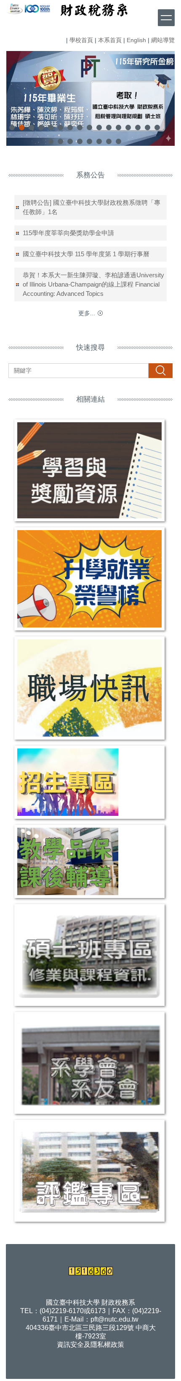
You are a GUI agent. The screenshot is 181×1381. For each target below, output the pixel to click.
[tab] (12, 127)
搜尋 (160, 370)
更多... (86, 313)
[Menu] (166, 17)
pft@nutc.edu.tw (114, 1319)
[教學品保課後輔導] (89, 861)
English (136, 40)
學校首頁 (81, 40)
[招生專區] (89, 782)
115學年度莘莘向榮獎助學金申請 (68, 232)
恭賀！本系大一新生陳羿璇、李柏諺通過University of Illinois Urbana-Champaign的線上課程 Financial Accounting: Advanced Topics (93, 284)
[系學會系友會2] (89, 1063)
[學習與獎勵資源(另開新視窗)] (89, 470)
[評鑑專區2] (89, 1171)
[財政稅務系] (24, 8)
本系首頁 (110, 40)
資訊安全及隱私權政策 (90, 1344)
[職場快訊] (89, 688)
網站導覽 (163, 40)
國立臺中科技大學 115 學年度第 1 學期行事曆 (86, 253)
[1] (14, 8)
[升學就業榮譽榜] (89, 578)
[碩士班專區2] (89, 955)
